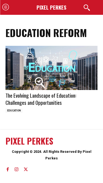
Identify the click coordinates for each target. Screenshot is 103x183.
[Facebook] (7, 168)
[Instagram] (16, 168)
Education (14, 110)
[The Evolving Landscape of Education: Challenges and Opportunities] (51, 68)
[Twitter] (25, 168)
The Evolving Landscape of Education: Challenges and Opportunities (40, 98)
